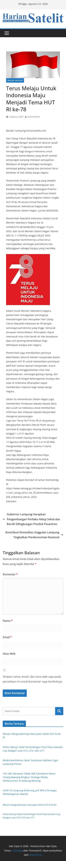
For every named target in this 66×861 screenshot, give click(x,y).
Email (7, 637)
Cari (59, 711)
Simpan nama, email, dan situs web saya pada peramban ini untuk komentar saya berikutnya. (33, 679)
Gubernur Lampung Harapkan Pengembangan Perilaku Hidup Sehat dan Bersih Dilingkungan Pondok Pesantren (33, 519)
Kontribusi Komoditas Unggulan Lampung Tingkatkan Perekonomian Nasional (32, 534)
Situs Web (9, 654)
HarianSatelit (33, 116)
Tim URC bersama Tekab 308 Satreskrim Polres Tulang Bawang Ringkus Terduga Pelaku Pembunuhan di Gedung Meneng (29, 777)
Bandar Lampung (15, 80)
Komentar (10, 574)
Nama (8, 621)
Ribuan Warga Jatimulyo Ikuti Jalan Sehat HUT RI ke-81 (30, 804)
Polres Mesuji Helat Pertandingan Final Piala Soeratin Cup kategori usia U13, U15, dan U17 (31, 816)
